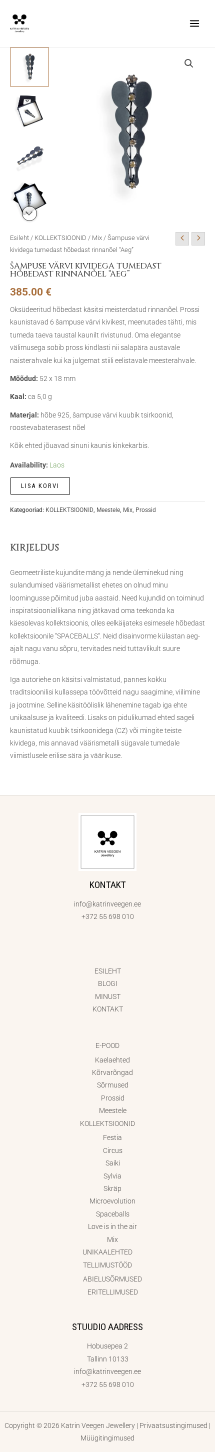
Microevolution (113, 1201)
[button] (189, 63)
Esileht (19, 238)
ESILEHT (107, 971)
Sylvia (113, 1176)
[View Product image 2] (29, 111)
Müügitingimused (107, 1438)
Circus (112, 1150)
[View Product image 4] (29, 199)
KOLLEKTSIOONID (60, 238)
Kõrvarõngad (112, 1072)
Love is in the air (112, 1226)
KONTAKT (107, 1009)
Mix (97, 238)
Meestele (108, 510)
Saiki (113, 1163)
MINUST (107, 996)
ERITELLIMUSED (113, 1292)
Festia (112, 1138)
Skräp (113, 1188)
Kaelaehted (112, 1060)
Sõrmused (112, 1085)
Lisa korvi (40, 486)
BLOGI (108, 984)
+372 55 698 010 (108, 916)
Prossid (146, 510)
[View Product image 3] (29, 155)
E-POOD (108, 1046)
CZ (121, 730)
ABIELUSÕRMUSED (112, 1279)
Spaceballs (113, 1214)
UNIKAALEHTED (107, 1252)
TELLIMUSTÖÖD (107, 1265)
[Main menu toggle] (194, 23)
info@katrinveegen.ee (107, 904)
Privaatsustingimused (174, 1426)
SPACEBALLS (77, 636)
